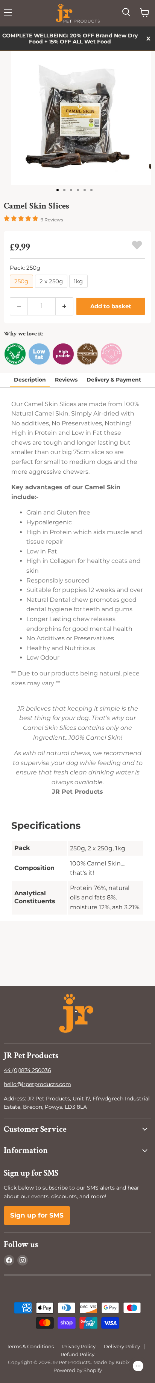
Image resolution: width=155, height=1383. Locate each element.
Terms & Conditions (30, 1346)
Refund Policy (77, 1354)
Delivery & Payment (114, 379)
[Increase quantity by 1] (64, 306)
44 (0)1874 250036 (27, 1070)
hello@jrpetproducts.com (37, 1084)
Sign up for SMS (37, 1215)
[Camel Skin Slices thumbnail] (58, 189)
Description (30, 379)
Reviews (66, 379)
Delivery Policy (122, 1346)
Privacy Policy (79, 1346)
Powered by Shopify (77, 1370)
